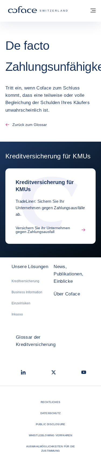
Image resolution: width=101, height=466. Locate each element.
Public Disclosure (50, 424)
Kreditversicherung (25, 281)
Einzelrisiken (21, 303)
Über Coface (67, 294)
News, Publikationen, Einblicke (68, 274)
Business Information (27, 292)
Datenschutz (50, 413)
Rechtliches (50, 402)
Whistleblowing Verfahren (50, 435)
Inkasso (17, 314)
